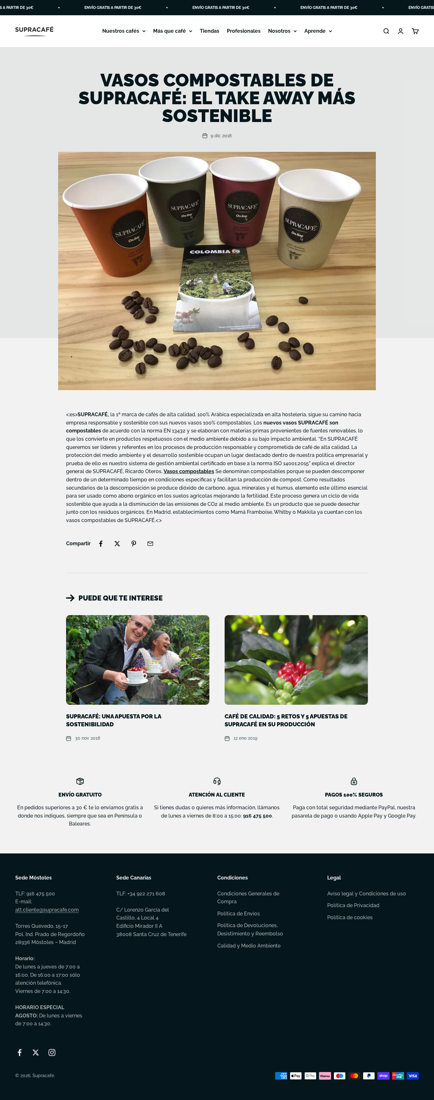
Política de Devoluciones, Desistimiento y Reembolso (250, 929)
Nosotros (279, 31)
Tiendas (209, 31)
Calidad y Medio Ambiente (249, 946)
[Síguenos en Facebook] (19, 1052)
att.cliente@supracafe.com (47, 910)
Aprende (315, 31)
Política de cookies (350, 917)
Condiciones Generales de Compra (248, 898)
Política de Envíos (238, 914)
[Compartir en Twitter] (117, 543)
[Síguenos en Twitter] (35, 1052)
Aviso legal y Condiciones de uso (366, 894)
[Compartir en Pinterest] (133, 543)
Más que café (169, 31)
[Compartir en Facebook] (100, 543)
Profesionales (244, 31)
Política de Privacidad (353, 905)
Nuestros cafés (120, 31)
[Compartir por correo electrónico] (150, 543)
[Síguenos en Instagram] (52, 1052)
